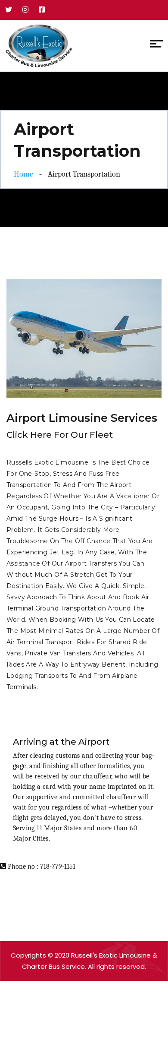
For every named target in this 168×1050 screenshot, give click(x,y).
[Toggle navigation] (78, 46)
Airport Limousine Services (81, 417)
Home (23, 174)
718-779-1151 (57, 866)
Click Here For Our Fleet (59, 435)
